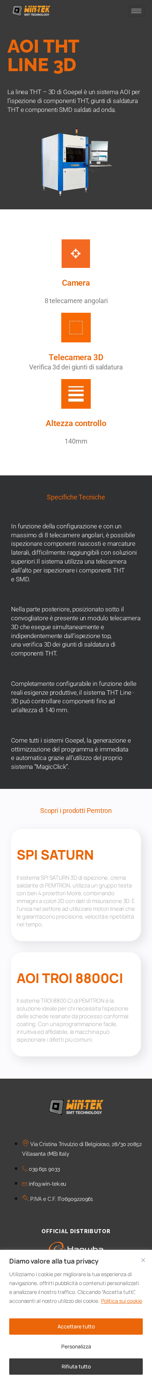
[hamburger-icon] (136, 11)
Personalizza (76, 1346)
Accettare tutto (76, 1326)
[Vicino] (143, 1260)
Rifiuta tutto (76, 1366)
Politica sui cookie (121, 1300)
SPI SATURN (55, 855)
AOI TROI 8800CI (70, 978)
